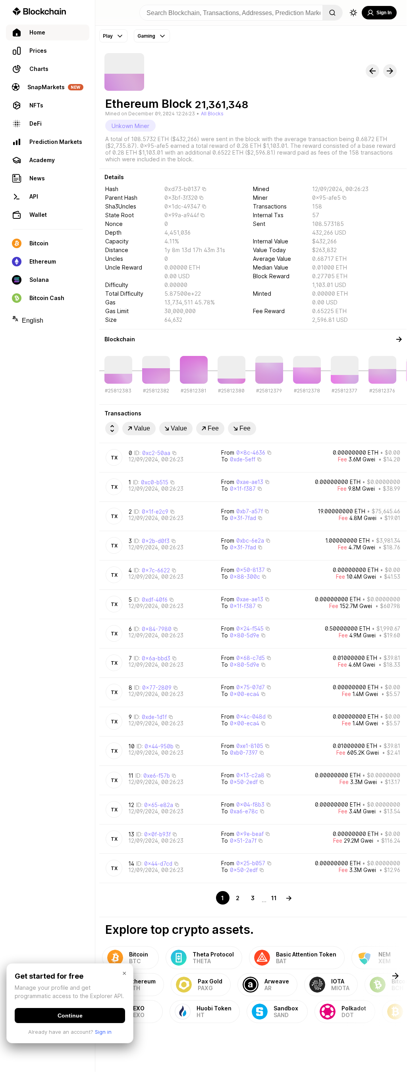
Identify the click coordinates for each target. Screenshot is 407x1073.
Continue (70, 1015)
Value (142, 428)
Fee (213, 428)
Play (108, 36)
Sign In (384, 12)
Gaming (146, 36)
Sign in (103, 1032)
